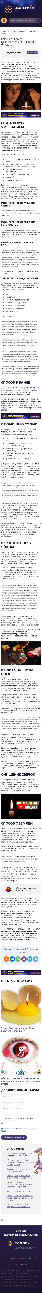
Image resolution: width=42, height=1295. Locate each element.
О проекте (21, 1231)
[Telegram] (35, 959)
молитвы (32, 388)
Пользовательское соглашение (23, 1251)
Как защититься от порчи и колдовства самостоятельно (18, 1206)
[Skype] (29, 959)
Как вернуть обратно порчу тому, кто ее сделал (18, 1170)
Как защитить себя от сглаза (18, 1191)
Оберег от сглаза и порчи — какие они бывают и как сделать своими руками (20, 1081)
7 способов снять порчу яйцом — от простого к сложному (20, 1029)
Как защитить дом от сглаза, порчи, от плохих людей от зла (19, 1177)
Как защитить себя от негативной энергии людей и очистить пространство (19, 1184)
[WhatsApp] (18, 959)
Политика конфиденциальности (21, 1235)
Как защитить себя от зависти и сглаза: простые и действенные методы (20, 1198)
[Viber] (24, 959)
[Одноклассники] (6, 959)
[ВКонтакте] (12, 959)
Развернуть (32, 52)
